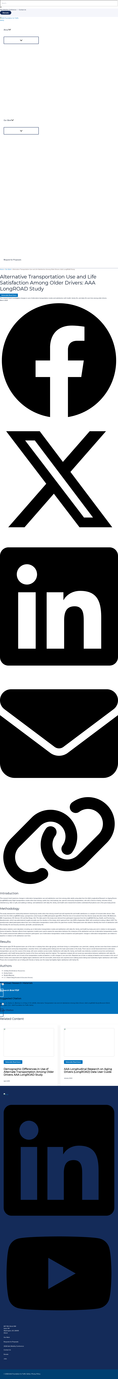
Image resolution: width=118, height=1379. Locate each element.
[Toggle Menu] (21, 40)
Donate (6, 1354)
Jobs (5, 1359)
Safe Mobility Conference (8, 10)
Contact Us (22, 10)
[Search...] (59, 3)
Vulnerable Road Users (9, 295)
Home (2, 269)
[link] (59, 887)
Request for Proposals (12, 259)
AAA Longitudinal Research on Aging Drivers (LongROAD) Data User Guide (88, 1070)
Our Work (7, 120)
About (6, 29)
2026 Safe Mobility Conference (14, 1346)
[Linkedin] (59, 1223)
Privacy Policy (36, 1374)
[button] (5, 13)
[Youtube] (59, 1322)
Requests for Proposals (11, 1342)
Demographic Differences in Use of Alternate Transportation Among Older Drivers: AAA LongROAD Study (29, 1072)
